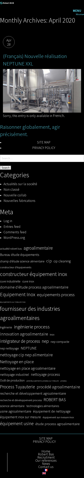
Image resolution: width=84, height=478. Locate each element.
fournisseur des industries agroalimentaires (30, 313)
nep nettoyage (9, 348)
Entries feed (12, 226)
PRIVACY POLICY (43, 148)
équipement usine (17, 423)
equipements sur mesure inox (12, 302)
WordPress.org (14, 237)
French (58, 115)
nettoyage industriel (14, 374)
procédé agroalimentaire (58, 387)
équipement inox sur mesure (20, 417)
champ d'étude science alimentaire (22, 261)
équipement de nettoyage (52, 411)
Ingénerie (6, 327)
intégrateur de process (20, 341)
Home (80, 14)
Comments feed (15, 232)
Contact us (46, 467)
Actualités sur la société (20, 184)
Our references (46, 460)
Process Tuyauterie (17, 387)
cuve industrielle (10, 281)
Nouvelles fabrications (19, 201)
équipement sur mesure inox (58, 417)
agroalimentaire (38, 248)
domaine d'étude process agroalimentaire (34, 287)
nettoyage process (45, 374)
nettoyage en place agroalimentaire (27, 368)
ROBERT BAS (55, 399)
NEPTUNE (29, 348)
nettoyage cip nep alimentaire (26, 355)
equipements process (56, 294)
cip (49, 261)
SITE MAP (43, 142)
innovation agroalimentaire (24, 334)
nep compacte (60, 342)
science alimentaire (12, 406)
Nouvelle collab (15, 195)
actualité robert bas (11, 248)
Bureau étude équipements (19, 254)
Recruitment (46, 457)
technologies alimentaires (42, 406)
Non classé (11, 189)
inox (52, 334)
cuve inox (28, 281)
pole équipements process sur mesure (42, 381)
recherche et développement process (21, 400)
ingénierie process (32, 327)
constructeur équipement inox (33, 274)
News (46, 463)
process (63, 381)
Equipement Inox (17, 294)
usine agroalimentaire (15, 411)
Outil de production (12, 380)
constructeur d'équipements (15, 267)
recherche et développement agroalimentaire (33, 393)
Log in (8, 221)
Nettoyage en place (17, 361)
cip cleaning (62, 261)
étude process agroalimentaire (57, 424)
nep (45, 341)
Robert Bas (46, 454)
